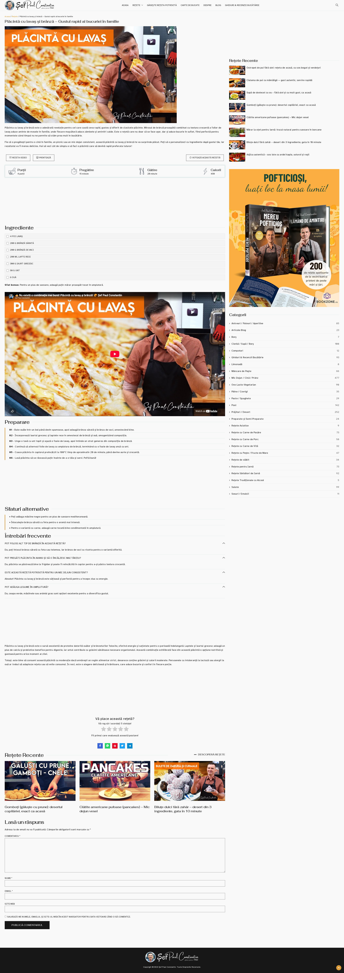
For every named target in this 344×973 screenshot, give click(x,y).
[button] (336, 5)
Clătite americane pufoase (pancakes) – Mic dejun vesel (278, 117)
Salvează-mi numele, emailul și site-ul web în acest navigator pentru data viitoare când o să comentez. (69, 916)
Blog (218, 5)
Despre (207, 5)
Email (9, 891)
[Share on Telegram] (129, 746)
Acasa (125, 5)
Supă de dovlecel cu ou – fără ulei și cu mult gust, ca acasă (279, 92)
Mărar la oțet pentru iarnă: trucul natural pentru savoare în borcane (284, 129)
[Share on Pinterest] (115, 746)
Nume (8, 878)
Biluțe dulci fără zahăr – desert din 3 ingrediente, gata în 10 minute (182, 809)
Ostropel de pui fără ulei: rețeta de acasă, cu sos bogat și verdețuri (284, 67)
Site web (10, 904)
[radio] (103, 729)
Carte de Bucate (190, 5)
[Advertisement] (115, 200)
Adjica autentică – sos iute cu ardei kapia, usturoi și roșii (278, 154)
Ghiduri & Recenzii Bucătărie (242, 5)
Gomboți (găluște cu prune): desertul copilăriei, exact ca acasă (33, 809)
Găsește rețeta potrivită (162, 5)
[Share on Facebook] (100, 746)
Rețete (136, 5)
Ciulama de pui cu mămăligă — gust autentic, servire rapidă (279, 80)
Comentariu (12, 836)
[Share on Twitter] (122, 746)
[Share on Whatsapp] (107, 746)
